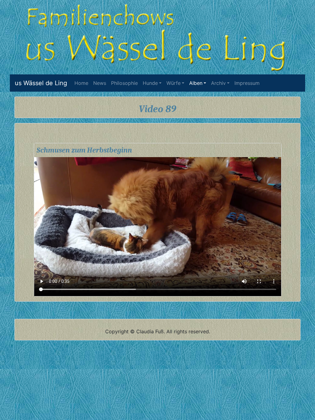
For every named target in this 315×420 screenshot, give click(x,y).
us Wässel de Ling (41, 83)
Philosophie (124, 83)
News (99, 83)
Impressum (247, 83)
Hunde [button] (150, 83)
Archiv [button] (218, 83)
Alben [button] (195, 83)
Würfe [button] (173, 83)
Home (82, 83)
